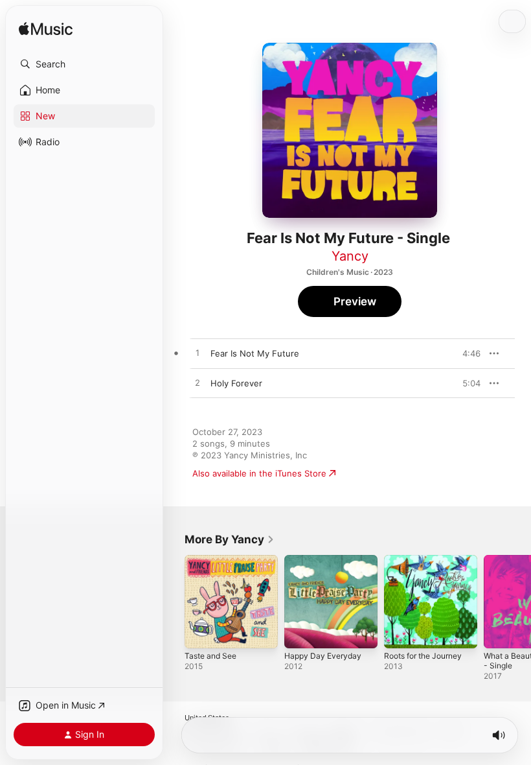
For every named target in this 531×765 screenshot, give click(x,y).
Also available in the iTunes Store (259, 473)
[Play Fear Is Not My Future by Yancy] (197, 353)
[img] (46, 29)
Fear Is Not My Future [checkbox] (254, 353)
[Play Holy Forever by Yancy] (197, 383)
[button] (84, 64)
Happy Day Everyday (322, 656)
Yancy (350, 256)
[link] (230, 539)
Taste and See (210, 656)
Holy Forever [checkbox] (236, 383)
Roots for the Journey (423, 656)
